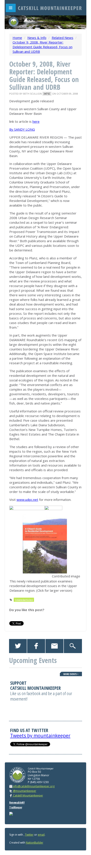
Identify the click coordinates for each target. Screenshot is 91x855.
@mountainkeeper (24, 791)
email (41, 835)
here (36, 121)
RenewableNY (17, 802)
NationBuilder (34, 842)
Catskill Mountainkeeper (27, 795)
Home (17, 37)
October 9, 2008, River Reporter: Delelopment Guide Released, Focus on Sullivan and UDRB (42, 47)
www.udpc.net (27, 499)
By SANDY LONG (22, 129)
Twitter (29, 835)
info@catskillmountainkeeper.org (34, 786)
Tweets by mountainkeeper (40, 735)
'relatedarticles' (24, 599)
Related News (62, 37)
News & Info (36, 37)
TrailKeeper (15, 807)
